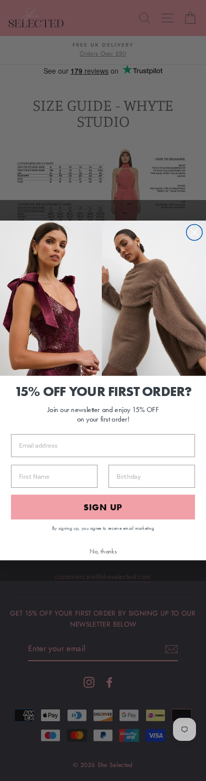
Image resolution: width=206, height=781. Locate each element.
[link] (103, 298)
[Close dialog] (194, 233)
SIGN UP (103, 507)
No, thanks (103, 551)
